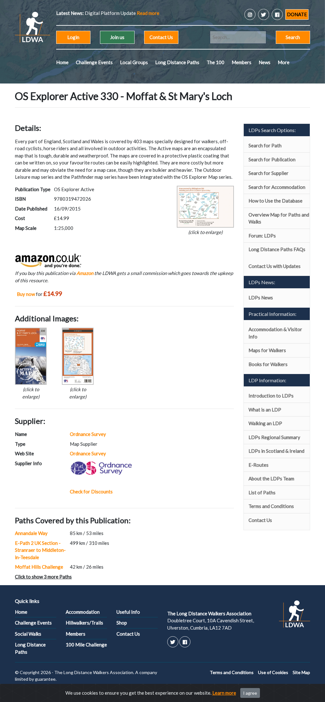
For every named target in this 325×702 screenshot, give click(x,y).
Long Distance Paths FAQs (277, 249)
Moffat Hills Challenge (39, 567)
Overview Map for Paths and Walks (279, 218)
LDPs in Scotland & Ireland (276, 451)
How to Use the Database (275, 201)
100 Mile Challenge (86, 644)
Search (293, 37)
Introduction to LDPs (271, 395)
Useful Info (128, 612)
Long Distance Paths (177, 62)
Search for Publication (272, 159)
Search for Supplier (269, 173)
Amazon (84, 273)
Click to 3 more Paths (43, 576)
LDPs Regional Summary (274, 437)
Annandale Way (31, 533)
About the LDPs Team (271, 478)
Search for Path (265, 145)
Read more (148, 13)
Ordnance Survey (88, 434)
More (283, 62)
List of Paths (262, 492)
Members (241, 62)
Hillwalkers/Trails (84, 622)
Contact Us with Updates (275, 266)
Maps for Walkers (267, 350)
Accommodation (83, 612)
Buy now (26, 294)
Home (62, 62)
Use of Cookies (273, 672)
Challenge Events (94, 62)
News (264, 62)
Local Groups (134, 62)
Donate (297, 14)
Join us (117, 37)
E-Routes (259, 465)
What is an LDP (265, 409)
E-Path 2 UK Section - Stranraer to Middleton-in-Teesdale (40, 550)
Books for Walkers (268, 364)
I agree (250, 693)
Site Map (301, 672)
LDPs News (261, 297)
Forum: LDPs (262, 235)
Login (73, 37)
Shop (121, 622)
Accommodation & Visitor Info (275, 332)
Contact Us (161, 37)
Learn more (224, 693)
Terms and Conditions (271, 506)
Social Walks (28, 634)
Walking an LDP (265, 423)
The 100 (215, 62)
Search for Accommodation (277, 187)
